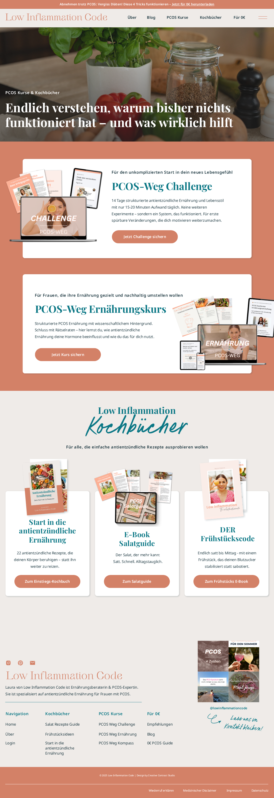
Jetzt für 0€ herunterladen (193, 4)
